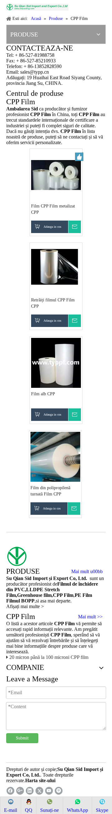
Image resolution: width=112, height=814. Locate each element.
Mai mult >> (90, 616)
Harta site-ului (40, 780)
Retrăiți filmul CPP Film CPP (53, 303)
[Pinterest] (59, 791)
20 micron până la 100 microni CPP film (48, 657)
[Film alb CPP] (56, 362)
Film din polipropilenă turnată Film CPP (50, 490)
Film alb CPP (43, 394)
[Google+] (20, 791)
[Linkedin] (30, 791)
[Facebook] (10, 791)
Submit (22, 738)
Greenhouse (29, 595)
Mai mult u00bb (87, 571)
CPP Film (63, 595)
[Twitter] (39, 791)
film (47, 595)
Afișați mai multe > (25, 606)
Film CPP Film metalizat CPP (53, 209)
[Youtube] (49, 791)
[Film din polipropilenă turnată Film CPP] (55, 456)
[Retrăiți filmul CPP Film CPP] (56, 268)
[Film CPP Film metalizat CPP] (56, 174)
